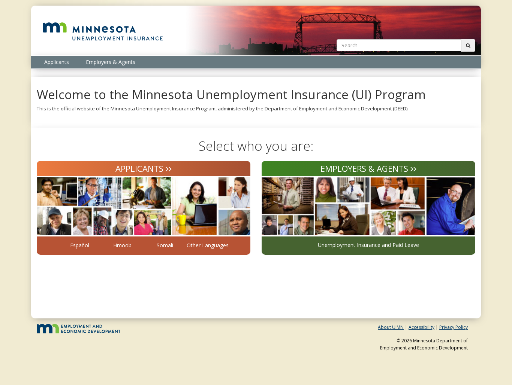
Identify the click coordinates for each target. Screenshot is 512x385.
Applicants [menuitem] (56, 61)
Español (79, 245)
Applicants (139, 168)
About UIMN (391, 327)
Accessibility (421, 327)
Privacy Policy (453, 327)
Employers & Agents (364, 168)
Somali (165, 245)
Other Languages (208, 245)
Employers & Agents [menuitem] (110, 61)
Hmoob (122, 245)
